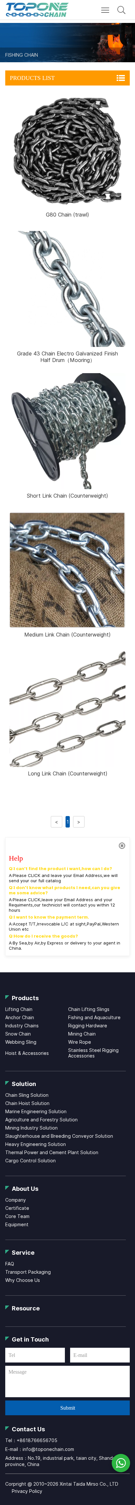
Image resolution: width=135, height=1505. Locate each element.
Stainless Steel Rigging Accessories (93, 1052)
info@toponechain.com (48, 1449)
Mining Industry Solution (31, 1128)
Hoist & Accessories (27, 1053)
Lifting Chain (18, 1009)
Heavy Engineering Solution (35, 1144)
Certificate (17, 1208)
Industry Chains (22, 1025)
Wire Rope (79, 1042)
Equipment (17, 1224)
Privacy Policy (27, 1491)
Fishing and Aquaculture (94, 1017)
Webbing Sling (20, 1042)
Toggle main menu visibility (105, 9)
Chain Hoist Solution (27, 1103)
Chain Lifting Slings (88, 1009)
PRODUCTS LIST (32, 78)
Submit (67, 1408)
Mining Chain (82, 1034)
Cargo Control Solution (30, 1160)
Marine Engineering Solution (36, 1111)
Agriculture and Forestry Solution (41, 1119)
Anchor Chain (19, 1017)
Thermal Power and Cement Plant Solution (51, 1152)
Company (15, 1200)
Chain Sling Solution (26, 1095)
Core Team (17, 1216)
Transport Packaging (28, 1272)
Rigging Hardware (87, 1025)
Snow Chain (18, 1034)
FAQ (9, 1264)
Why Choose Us (22, 1280)
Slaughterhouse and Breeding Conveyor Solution (59, 1136)
